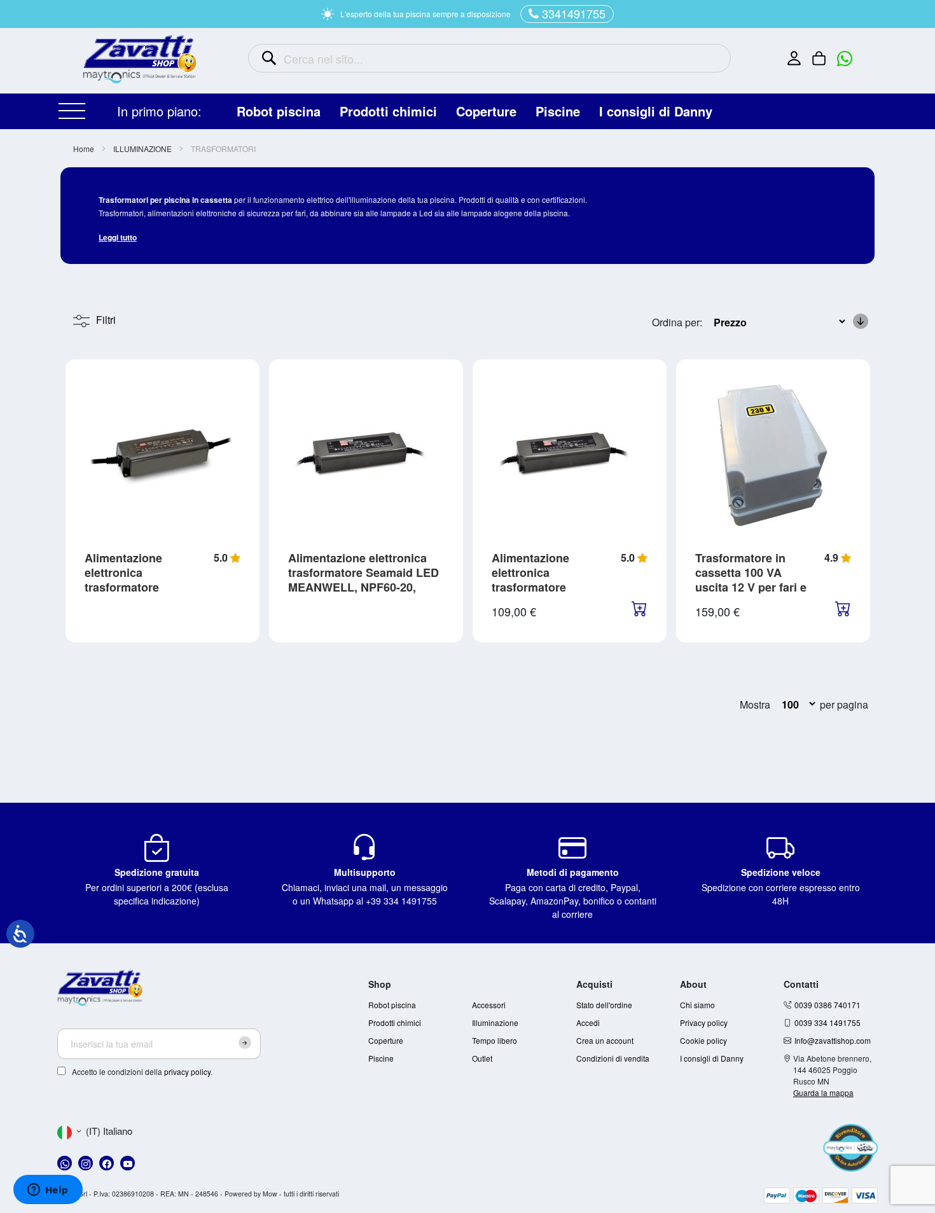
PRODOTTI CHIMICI (388, 111)
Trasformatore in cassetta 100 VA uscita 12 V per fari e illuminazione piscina (752, 580)
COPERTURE (486, 111)
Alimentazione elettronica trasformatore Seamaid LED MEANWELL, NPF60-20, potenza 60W (363, 580)
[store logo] (140, 59)
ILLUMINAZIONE (143, 148)
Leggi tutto (118, 237)
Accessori (489, 1004)
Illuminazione (495, 1022)
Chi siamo (697, 1004)
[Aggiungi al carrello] (640, 611)
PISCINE (558, 111)
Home (84, 148)
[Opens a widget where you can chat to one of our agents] (48, 1191)
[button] (94, 1132)
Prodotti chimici (394, 1022)
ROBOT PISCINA (279, 111)
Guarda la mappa (823, 1092)
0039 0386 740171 (827, 1004)
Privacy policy (704, 1022)
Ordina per (676, 322)
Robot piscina (392, 1004)
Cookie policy (703, 1040)
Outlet (482, 1058)
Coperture (385, 1040)
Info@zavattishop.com (832, 1040)
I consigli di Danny (655, 111)
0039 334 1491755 (827, 1022)
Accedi (588, 1022)
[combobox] (489, 58)
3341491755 (574, 13)
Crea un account (605, 1040)
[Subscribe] (245, 1042)
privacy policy (187, 1071)
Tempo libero (494, 1040)
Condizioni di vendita (612, 1058)
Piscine (381, 1058)
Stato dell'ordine (604, 1004)
